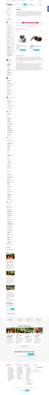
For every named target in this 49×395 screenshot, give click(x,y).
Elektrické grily (9, 28)
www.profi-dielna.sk (28, 370)
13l (8, 43)
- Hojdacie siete (9, 209)
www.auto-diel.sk (28, 367)
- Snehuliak (8, 189)
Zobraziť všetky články (24, 346)
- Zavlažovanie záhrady (9, 134)
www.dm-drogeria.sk (19, 366)
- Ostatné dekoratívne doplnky (10, 83)
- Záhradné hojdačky (10, 225)
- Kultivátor (8, 160)
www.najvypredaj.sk (19, 368)
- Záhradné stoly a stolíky (9, 239)
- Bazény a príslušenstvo (9, 121)
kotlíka (20, 55)
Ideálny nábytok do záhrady (10, 293)
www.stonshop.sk (10, 374)
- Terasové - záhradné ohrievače (10, 221)
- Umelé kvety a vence (9, 87)
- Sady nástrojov (9, 186)
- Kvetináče (8, 103)
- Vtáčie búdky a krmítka (9, 92)
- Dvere (8, 153)
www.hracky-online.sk (10, 372)
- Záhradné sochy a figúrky (9, 94)
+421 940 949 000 (32, 5)
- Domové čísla (9, 150)
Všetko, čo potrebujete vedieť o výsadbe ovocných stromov (10, 262)
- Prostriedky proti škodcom (9, 75)
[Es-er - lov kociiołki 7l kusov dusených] (23, 38)
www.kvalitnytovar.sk (20, 367)
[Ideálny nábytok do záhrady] (10, 287)
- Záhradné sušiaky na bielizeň (9, 242)
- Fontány (8, 15)
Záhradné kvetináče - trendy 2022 (38, 336)
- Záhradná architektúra (9, 126)
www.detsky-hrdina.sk (11, 370)
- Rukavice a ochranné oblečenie (10, 182)
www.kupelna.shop (10, 373)
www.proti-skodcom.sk (20, 371)
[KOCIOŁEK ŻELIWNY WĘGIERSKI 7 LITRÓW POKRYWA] (36, 38)
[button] (19, 380)
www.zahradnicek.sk (19, 378)
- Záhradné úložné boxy (9, 244)
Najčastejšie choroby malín (10, 277)
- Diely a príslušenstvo (9, 148)
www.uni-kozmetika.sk (20, 377)
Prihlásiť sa (30, 354)
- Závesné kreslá (9, 227)
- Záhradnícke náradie (9, 114)
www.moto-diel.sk (28, 369)
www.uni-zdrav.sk (28, 382)
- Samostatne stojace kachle (9, 19)
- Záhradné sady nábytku (9, 232)
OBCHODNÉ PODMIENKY (14, 0)
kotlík (19, 62)
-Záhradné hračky (9, 128)
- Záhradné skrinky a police (10, 235)
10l (8, 42)
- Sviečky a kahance (9, 85)
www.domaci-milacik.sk (11, 371)
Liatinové (9, 49)
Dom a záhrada (9, 9)
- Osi (7, 169)
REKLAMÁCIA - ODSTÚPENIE (21, 0)
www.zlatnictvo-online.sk (11, 378)
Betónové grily (9, 30)
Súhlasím (27, 390)
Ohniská (8, 35)
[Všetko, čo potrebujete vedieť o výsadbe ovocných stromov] (10, 256)
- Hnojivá (8, 62)
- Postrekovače (9, 174)
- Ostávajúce (9, 171)
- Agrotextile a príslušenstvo (9, 118)
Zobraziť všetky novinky (10, 249)
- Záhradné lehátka (9, 230)
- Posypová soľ (9, 68)
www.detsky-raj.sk (10, 368)
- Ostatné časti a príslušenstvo (9, 213)
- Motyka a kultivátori (8, 166)
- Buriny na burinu (9, 141)
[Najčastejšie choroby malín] (10, 273)
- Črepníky (8, 99)
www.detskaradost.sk (11, 369)
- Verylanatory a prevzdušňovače (9, 195)
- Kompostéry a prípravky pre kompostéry (9, 65)
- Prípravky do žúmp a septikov (10, 70)
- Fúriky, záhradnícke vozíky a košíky (10, 155)
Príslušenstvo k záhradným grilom (9, 55)
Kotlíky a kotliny (24, 7)
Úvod (16, 7)
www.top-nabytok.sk (19, 370)
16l (8, 45)
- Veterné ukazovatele (9, 89)
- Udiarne (8, 57)
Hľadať (25, 4)
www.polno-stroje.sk (29, 371)
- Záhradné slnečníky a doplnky (10, 237)
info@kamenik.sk (37, 369)
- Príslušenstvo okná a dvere (10, 178)
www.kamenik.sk (10, 367)
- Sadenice (8, 184)
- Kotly (8, 17)
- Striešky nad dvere (10, 191)
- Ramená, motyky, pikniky (9, 180)
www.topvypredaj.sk (19, 369)
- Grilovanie (8, 24)
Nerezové (9, 51)
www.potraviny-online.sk (11, 377)
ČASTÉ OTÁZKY (8, 0)
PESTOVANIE (11, 276)
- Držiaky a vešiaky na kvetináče (10, 102)
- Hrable (8, 157)
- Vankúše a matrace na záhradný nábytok (10, 224)
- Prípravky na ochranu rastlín (9, 73)
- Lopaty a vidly (9, 162)
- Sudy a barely (9, 108)
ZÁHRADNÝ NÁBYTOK (28, 335)
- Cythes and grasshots (9, 146)
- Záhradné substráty (10, 132)
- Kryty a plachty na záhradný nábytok (10, 211)
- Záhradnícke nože (9, 199)
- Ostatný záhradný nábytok (10, 216)
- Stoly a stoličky (9, 219)
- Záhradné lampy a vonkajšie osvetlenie (10, 130)
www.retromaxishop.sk (20, 372)
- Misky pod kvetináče (10, 105)
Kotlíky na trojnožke (9, 47)
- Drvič (8, 151)
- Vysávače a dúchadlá (9, 197)
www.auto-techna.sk (29, 368)
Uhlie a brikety (9, 33)
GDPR (26, 0)
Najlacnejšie (22, 29)
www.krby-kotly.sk (28, 372)
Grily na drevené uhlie (9, 26)
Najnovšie (18, 29)
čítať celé (9, 283)
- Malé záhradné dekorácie (9, 81)
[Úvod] (9, 4)
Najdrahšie (26, 29)
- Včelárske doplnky (10, 124)
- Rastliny (8, 204)
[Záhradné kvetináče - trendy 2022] (38, 330)
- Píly (7, 172)
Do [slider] (37, 22)
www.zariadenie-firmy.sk (29, 384)
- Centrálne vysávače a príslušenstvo (10, 143)
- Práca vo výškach (9, 176)
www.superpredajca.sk (20, 373)
